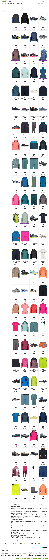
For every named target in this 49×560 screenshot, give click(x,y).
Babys (2, 12)
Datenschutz (9, 548)
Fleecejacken (32, 528)
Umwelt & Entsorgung (19, 548)
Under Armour (37, 538)
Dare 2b (24, 540)
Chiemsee (17, 517)
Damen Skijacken (37, 515)
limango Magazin (3, 548)
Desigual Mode (21, 537)
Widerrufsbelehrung (10, 547)
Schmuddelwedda (33, 538)
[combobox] (42, 3)
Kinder (28, 548)
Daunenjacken (29, 528)
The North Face (25, 538)
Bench (41, 537)
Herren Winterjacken (13, 538)
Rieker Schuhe (41, 538)
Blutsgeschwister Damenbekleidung (28, 537)
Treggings (29, 538)
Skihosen (35, 528)
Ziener (14, 517)
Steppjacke (17, 514)
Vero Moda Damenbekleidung (14, 537)
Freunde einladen (3, 547)
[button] (46, 1)
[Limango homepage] (4, 1)
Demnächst (36, 547)
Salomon (18, 538)
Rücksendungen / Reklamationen (20, 547)
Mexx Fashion (34, 537)
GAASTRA (21, 538)
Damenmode (38, 537)
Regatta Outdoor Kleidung (14, 540)
